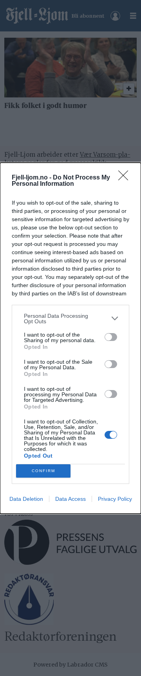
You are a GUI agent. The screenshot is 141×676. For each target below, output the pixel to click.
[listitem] (70, 318)
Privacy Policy (115, 499)
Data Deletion (26, 499)
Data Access (70, 499)
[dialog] (70, 338)
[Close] (125, 177)
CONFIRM (43, 471)
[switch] (111, 337)
